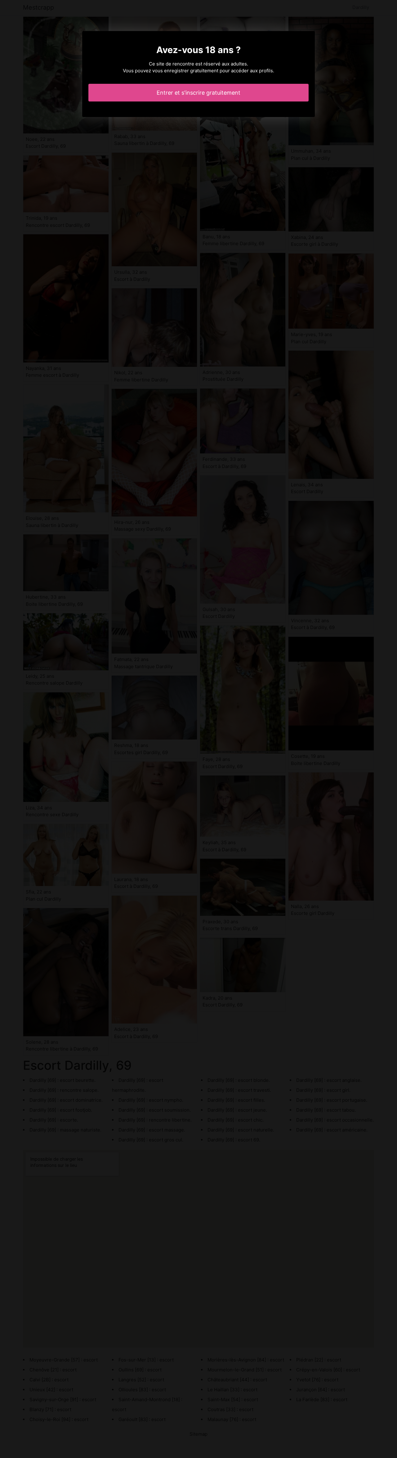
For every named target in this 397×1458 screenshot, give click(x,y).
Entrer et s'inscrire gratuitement (198, 92)
